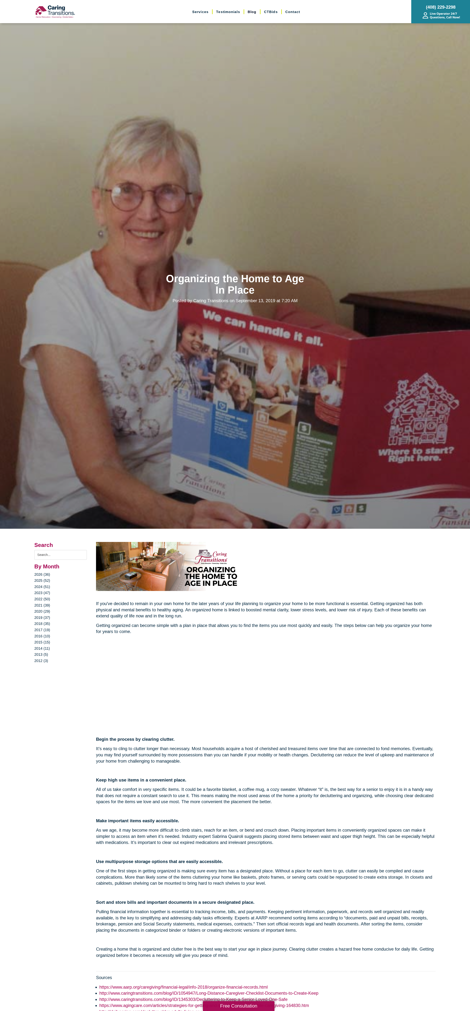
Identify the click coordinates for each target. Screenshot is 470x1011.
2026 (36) (42, 574)
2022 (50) (42, 599)
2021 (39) (42, 605)
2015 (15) (42, 642)
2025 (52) (42, 580)
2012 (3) (41, 661)
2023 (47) (42, 593)
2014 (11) (42, 648)
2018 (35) (42, 624)
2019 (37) (42, 618)
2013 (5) (41, 654)
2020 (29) (42, 611)
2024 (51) (42, 587)
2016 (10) (42, 636)
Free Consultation (238, 1006)
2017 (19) (42, 630)
